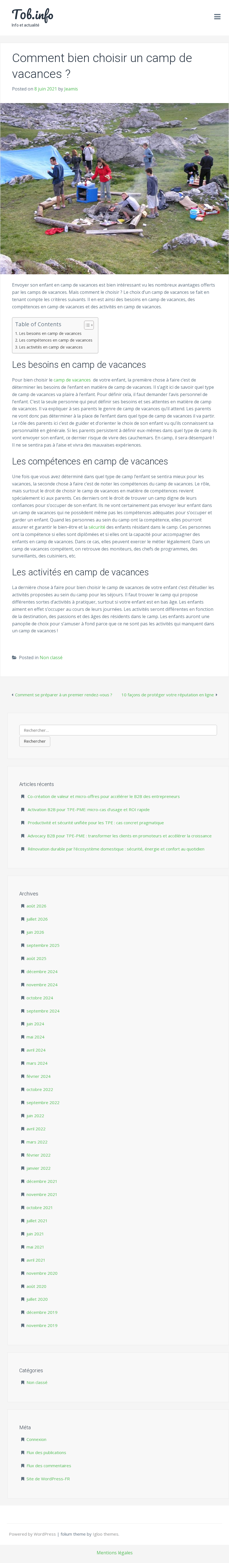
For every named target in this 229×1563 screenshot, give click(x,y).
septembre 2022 (43, 1102)
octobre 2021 (40, 1207)
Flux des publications (46, 1452)
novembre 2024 (42, 984)
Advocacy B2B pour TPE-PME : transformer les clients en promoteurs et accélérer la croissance (120, 835)
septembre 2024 (43, 1011)
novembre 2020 (42, 1273)
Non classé (51, 657)
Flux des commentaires (49, 1465)
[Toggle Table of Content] (86, 325)
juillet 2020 (37, 1299)
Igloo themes (105, 1534)
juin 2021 (35, 1233)
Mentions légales (115, 1553)
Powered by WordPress (33, 1534)
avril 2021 (36, 1260)
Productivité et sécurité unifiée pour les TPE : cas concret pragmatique (96, 822)
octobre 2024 (40, 997)
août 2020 (36, 1286)
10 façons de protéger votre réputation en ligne (167, 694)
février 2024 (39, 1076)
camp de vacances (72, 380)
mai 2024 (35, 1037)
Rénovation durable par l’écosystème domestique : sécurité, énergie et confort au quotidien (116, 849)
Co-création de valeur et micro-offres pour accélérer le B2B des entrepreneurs (104, 796)
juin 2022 (35, 1115)
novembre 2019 (42, 1325)
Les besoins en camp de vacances (50, 333)
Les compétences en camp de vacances (55, 340)
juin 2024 (35, 1023)
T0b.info (32, 14)
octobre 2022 (40, 1089)
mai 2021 (35, 1247)
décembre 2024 (42, 971)
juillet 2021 (37, 1220)
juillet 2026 (37, 919)
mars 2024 (37, 1063)
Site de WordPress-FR (48, 1478)
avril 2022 (36, 1128)
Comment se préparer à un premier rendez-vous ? (63, 694)
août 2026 (36, 906)
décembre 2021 (42, 1181)
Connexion (36, 1439)
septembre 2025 (43, 945)
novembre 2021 (42, 1194)
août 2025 (36, 958)
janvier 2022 (39, 1168)
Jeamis (71, 89)
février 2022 (39, 1155)
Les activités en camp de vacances (51, 347)
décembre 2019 (42, 1312)
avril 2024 (36, 1050)
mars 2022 (37, 1142)
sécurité (97, 527)
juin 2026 (35, 932)
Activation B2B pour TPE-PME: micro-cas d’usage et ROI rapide (89, 809)
